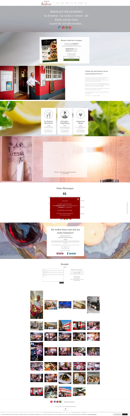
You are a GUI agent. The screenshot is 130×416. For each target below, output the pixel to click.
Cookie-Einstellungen (117, 414)
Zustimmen (125, 414)
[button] (78, 199)
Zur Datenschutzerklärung (92, 414)
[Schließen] (128, 414)
